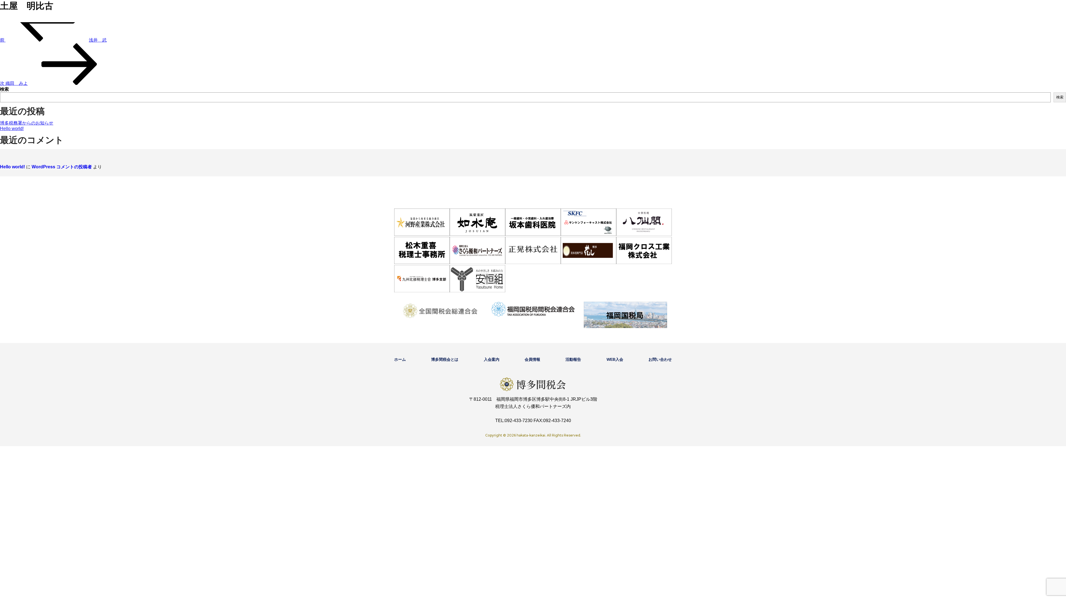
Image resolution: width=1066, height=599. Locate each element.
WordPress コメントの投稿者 (62, 166)
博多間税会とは (444, 359)
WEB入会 (615, 359)
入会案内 (491, 359)
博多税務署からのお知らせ (26, 123)
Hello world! (12, 128)
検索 (4, 89)
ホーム (400, 359)
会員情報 (532, 359)
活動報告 (573, 359)
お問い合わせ (660, 359)
